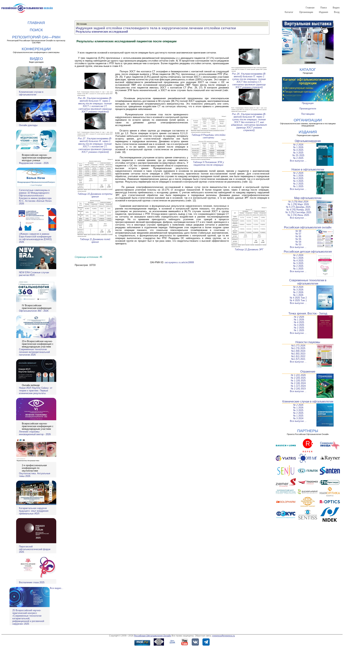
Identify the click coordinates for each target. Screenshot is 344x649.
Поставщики (307, 114)
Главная (310, 7)
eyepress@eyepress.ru (223, 635)
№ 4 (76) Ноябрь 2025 (298, 209)
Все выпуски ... (298, 160)
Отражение (307, 371)
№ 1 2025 (298, 186)
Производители (307, 108)
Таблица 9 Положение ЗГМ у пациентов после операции (208, 163)
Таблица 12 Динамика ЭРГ (249, 249)
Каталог (289, 12)
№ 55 (298, 239)
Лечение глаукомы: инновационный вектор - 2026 (35, 433)
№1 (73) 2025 (298, 348)
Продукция (308, 103)
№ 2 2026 (298, 144)
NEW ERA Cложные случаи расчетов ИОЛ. (34, 273)
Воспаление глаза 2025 (31, 582)
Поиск (323, 7)
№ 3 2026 (298, 289)
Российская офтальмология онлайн (307, 227)
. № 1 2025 (298, 330)
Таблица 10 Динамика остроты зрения (95, 195)
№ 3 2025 (298, 152)
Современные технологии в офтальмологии (307, 282)
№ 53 (298, 244)
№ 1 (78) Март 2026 (298, 204)
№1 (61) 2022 (298, 356)
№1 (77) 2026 (298, 345)
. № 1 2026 (298, 319)
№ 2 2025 (298, 158)
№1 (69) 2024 (298, 351)
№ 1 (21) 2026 (298, 375)
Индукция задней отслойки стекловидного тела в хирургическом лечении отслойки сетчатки (156, 28)
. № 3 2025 (298, 325)
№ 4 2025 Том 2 (298, 297)
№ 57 (298, 233)
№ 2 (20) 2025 (298, 377)
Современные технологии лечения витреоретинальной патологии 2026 (34, 352)
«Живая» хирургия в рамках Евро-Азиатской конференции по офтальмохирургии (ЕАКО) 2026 (35, 238)
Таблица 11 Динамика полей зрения (95, 240)
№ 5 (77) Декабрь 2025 (298, 207)
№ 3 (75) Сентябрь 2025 (298, 212)
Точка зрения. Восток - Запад (307, 313)
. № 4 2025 (298, 322)
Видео (336, 7)
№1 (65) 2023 (298, 353)
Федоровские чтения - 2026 (34, 163)
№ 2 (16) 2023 (298, 388)
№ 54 (298, 241)
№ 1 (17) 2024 (298, 386)
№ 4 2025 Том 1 (298, 300)
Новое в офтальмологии (308, 169)
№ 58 (298, 231)
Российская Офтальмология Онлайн (152, 635)
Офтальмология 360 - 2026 (33, 310)
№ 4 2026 (298, 287)
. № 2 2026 (298, 317)
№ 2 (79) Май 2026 (298, 201)
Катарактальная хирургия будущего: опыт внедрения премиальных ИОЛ (33, 511)
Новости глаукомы (307, 342)
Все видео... (56, 588)
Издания (323, 12)
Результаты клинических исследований (102, 31)
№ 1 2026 (298, 147)
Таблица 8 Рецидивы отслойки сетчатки (208, 136)
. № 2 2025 (298, 327)
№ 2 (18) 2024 (298, 383)
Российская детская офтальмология (308, 251)
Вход (337, 12)
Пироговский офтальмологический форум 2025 (34, 549)
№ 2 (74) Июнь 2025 (298, 215)
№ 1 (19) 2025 (298, 380)
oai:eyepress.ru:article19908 (179, 262)
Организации (306, 12)
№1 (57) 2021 (298, 359)
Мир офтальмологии (307, 198)
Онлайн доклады (28, 125)
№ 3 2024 (298, 418)
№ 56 (298, 236)
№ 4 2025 (298, 150)
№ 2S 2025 (298, 155)
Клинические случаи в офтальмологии (31, 93)
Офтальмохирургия (308, 141)
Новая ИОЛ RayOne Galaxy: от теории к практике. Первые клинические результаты (35, 391)
